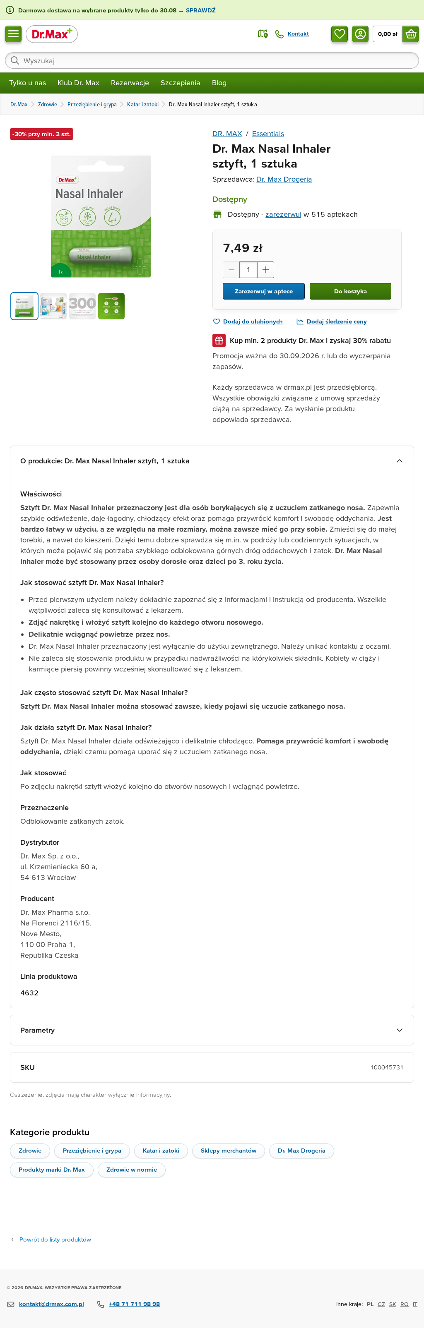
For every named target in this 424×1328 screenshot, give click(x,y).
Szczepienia (180, 82)
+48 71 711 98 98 (134, 1303)
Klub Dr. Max (78, 82)
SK (392, 1304)
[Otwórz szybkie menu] (13, 34)
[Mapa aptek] (263, 34)
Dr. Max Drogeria (284, 179)
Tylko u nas (27, 82)
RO (404, 1304)
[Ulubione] (339, 34)
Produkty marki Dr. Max (52, 1169)
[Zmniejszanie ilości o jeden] (231, 269)
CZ (381, 1304)
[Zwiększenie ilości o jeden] (266, 269)
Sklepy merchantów (228, 1150)
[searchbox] (212, 60)
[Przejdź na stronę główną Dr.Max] (52, 34)
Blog (219, 82)
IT (415, 1304)
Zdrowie (30, 1150)
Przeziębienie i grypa (92, 1150)
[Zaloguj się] (360, 34)
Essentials (268, 133)
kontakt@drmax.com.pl (51, 1303)
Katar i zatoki (161, 1150)
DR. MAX (227, 133)
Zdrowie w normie (131, 1169)
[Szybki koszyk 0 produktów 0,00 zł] (410, 34)
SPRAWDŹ (200, 10)
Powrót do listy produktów (55, 1239)
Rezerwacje (130, 82)
